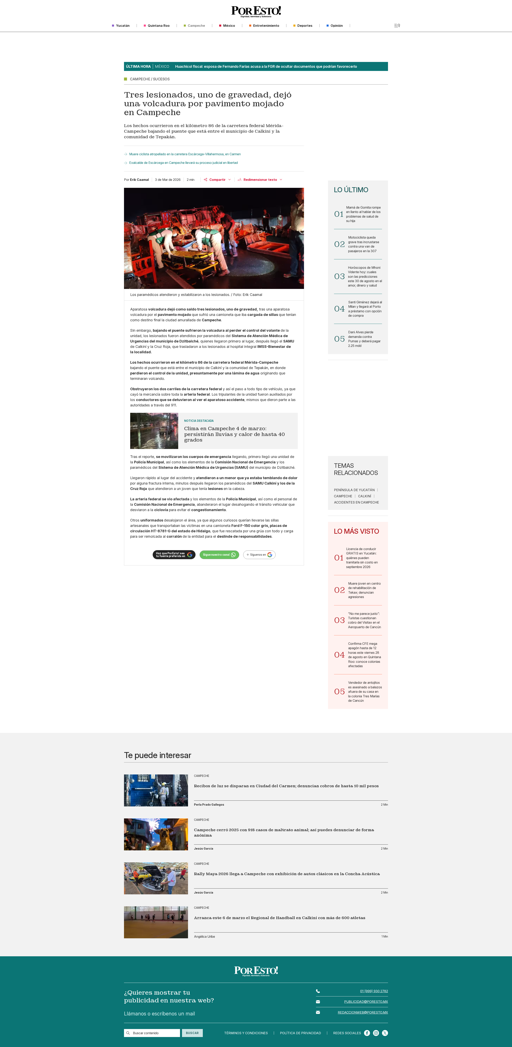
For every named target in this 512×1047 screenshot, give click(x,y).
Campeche (343, 496)
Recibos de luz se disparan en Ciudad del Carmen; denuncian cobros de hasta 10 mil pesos (286, 786)
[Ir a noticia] (156, 790)
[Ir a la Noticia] (214, 431)
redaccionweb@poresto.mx (363, 1012)
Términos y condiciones (246, 1033)
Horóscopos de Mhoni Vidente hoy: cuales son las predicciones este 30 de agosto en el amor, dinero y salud (365, 277)
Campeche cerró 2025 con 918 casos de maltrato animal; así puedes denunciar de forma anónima (284, 833)
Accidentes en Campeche (356, 502)
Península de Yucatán (354, 490)
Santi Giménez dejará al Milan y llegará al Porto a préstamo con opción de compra (365, 308)
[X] (385, 1033)
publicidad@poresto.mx (366, 1002)
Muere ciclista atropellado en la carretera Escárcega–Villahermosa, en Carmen (185, 154)
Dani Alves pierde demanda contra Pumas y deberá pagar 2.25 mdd (364, 338)
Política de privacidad (300, 1033)
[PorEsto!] (256, 12)
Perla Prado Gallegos (209, 804)
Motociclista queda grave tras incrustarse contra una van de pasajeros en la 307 (363, 244)
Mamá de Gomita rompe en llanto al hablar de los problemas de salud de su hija (363, 214)
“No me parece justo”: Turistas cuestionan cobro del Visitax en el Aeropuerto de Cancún (364, 620)
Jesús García (203, 848)
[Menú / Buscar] (397, 25)
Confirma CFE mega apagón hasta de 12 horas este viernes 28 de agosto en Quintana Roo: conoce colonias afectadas (364, 655)
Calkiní (364, 496)
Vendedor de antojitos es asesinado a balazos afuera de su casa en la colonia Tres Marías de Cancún (365, 692)
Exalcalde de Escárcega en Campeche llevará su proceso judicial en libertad (183, 163)
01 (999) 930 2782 (374, 991)
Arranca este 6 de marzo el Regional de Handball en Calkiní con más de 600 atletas (279, 918)
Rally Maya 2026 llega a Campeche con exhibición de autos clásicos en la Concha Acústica (287, 874)
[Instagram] (376, 1033)
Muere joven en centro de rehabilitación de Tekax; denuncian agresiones (364, 590)
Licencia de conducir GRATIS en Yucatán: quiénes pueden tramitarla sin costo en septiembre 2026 (362, 558)
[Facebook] (367, 1033)
